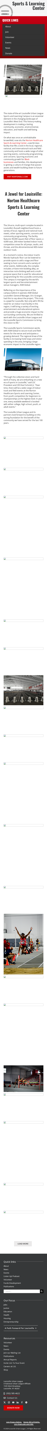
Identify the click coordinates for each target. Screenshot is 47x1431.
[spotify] (26, 1402)
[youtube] (13, 1402)
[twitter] (5, 1402)
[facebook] (22, 1402)
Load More (23, 1243)
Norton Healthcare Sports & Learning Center (23, 141)
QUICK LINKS (10, 20)
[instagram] (9, 1402)
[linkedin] (18, 1402)
